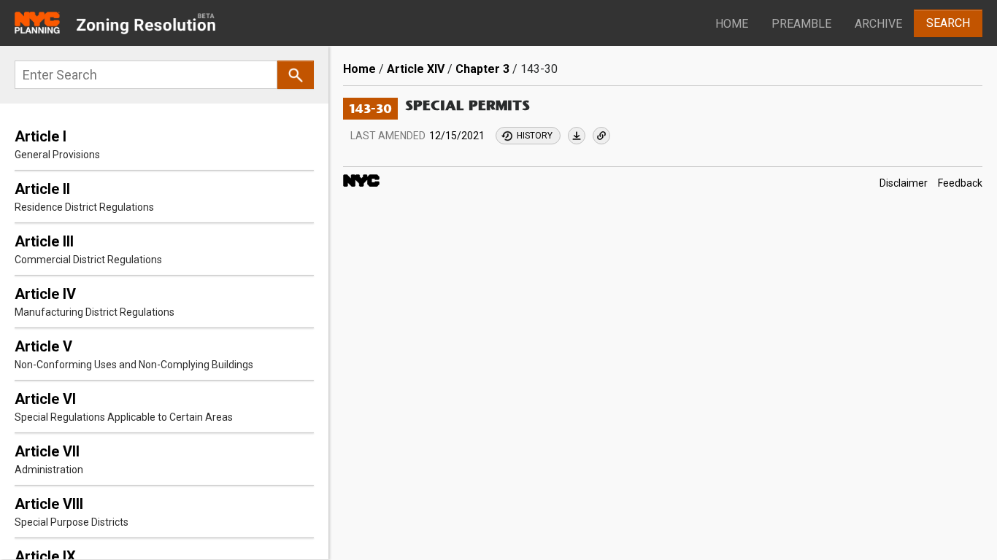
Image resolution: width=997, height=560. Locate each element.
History (535, 136)
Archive (878, 24)
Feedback (960, 183)
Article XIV (415, 69)
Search (948, 23)
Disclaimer (903, 183)
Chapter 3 (482, 69)
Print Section (576, 135)
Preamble (801, 24)
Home (731, 24)
